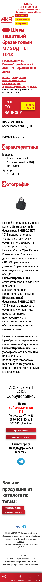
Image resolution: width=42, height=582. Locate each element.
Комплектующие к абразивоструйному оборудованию (19, 85)
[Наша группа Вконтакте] (18, 527)
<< (6, 30)
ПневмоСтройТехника (13, 512)
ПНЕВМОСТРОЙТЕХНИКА (14, 80)
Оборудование (19, 77)
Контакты (21, 542)
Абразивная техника (13, 508)
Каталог (12, 580)
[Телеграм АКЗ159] (21, 464)
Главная (6, 77)
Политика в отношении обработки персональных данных (21, 545)
